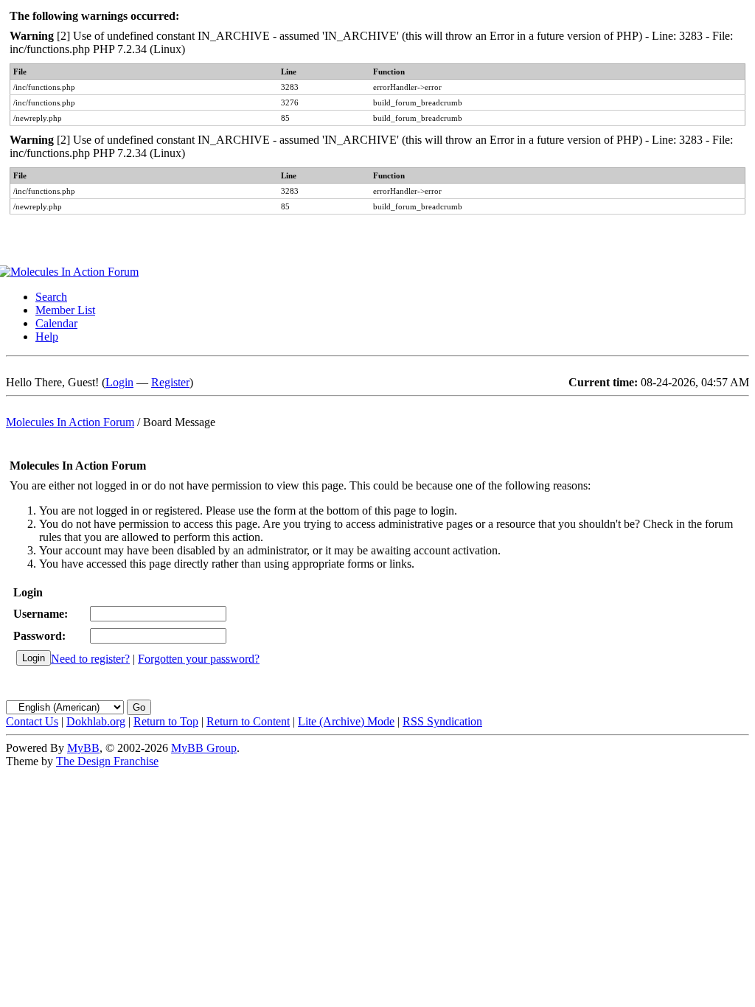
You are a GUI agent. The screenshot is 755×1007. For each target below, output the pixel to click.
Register (170, 382)
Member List (65, 310)
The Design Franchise (107, 761)
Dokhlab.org (95, 721)
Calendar (56, 323)
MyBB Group (204, 748)
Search (51, 296)
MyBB (83, 748)
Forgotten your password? (199, 658)
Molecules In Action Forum (70, 422)
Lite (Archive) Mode (346, 721)
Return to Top (165, 721)
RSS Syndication (442, 721)
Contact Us (32, 721)
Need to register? (90, 658)
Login (119, 382)
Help (46, 336)
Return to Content (248, 721)
